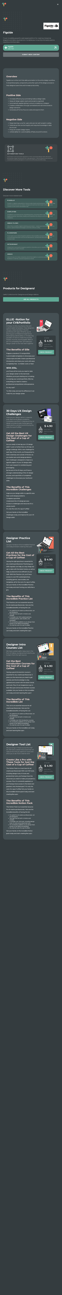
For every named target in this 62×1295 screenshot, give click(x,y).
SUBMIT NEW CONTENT (31, 54)
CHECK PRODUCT (46, 352)
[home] (4, 4)
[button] (57, 4)
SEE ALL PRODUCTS (31, 299)
